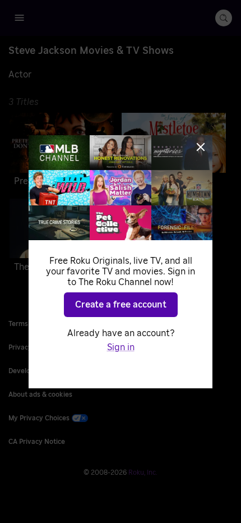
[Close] (201, 147)
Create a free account (120, 304)
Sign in (121, 347)
